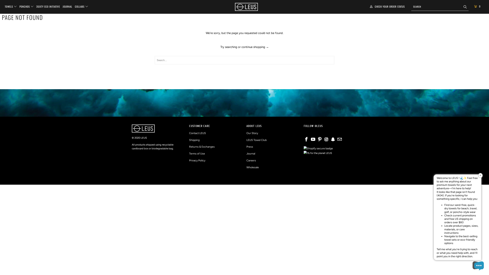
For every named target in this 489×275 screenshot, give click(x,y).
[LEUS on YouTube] (313, 139)
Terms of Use (197, 153)
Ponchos (25, 6)
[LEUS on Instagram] (326, 139)
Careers (251, 160)
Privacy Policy (197, 160)
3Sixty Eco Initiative (48, 6)
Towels (9, 6)
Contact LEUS (197, 133)
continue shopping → (255, 47)
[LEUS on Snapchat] (333, 139)
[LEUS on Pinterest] (320, 139)
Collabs (80, 6)
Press (249, 146)
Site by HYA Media (245, 178)
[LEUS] (246, 7)
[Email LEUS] (339, 139)
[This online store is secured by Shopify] (318, 148)
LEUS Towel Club (256, 140)
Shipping (194, 140)
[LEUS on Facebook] (306, 139)
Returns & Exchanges (202, 146)
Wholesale (252, 167)
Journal (67, 6)
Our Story (252, 133)
